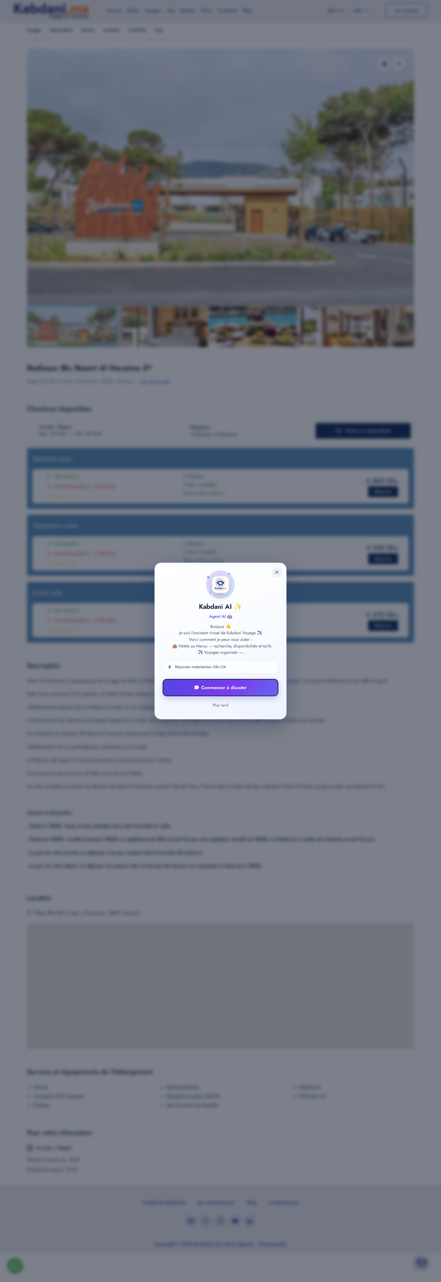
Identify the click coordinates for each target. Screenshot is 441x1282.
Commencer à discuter (224, 687)
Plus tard (220, 705)
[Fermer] (277, 572)
